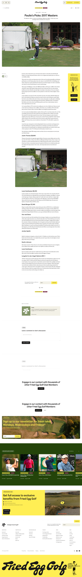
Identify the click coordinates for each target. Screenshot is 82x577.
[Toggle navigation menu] (3, 2)
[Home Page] (41, 2)
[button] (77, 8)
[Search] (8, 2)
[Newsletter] (6, 2)
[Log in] (64, 2)
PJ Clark (32, 310)
